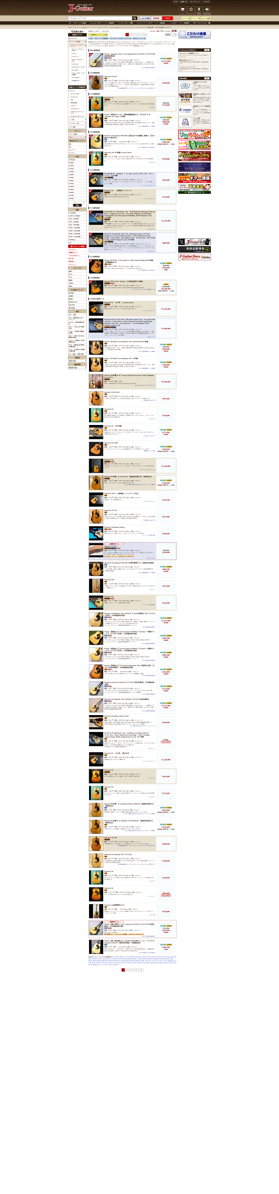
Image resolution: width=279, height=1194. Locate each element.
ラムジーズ (152, 589)
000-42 (162, 959)
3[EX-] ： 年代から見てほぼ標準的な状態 (76, 336)
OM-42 (127, 961)
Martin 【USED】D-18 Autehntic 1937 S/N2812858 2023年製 (126, 341)
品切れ (70, 286)
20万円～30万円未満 (74, 230)
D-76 (160, 957)
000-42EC (167, 959)
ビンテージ (72, 150)
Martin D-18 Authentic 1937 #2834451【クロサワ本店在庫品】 (127, 699)
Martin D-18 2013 (110, 76)
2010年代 (71, 195)
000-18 (140, 959)
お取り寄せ (72, 305)
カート (183, 13)
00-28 (127, 959)
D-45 (127, 44)
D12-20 (165, 957)
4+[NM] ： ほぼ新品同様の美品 (76, 323)
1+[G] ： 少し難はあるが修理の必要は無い (77, 350)
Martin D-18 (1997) (111, 443)
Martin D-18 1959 (110, 837)
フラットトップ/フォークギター (77, 49)
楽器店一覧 (184, 1)
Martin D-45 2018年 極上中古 (116, 753)
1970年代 (71, 183)
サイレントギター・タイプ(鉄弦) (78, 73)
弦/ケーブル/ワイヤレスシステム (202, 23)
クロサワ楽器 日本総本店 (148, 67)
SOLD (70, 277)
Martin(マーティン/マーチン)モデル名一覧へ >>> (107, 964)
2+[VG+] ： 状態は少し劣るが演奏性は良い (77, 341)
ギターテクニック (195, 1)
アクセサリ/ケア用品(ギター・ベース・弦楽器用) (230, 23)
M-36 (106, 961)
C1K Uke (104, 963)
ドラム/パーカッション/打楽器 (257, 23)
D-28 (93, 44)
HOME (176, 1)
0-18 (100, 959)
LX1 (163, 961)
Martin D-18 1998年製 (113, 426)
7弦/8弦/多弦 (73, 102)
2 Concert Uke (116, 963)
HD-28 (174, 957)
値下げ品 (71, 258)
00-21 (118, 959)
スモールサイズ (74, 108)
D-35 (137, 957)
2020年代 (71, 198)
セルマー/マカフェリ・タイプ (77, 60)
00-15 (106, 959)
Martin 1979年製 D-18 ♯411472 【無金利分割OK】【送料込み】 (128, 476)
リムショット (151, 778)
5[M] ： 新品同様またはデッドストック (76, 318)
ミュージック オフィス (149, 185)
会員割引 (71, 296)
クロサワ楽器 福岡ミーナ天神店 (146, 126)
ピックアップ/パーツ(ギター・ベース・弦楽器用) (151, 23)
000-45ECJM (101, 961)
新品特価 (71, 261)
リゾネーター (75, 64)
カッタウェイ (74, 97)
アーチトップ (75, 56)
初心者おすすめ (73, 302)
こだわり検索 (145, 18)
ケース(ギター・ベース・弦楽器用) (179, 23)
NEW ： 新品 (72, 314)
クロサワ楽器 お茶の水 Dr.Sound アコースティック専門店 (139, 484)
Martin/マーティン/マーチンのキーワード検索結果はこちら (127, 46)
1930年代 (71, 171)
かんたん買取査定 (199, 13)
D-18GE (120, 957)
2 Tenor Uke (124, 963)
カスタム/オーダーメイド (77, 116)
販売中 (70, 271)
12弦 (71, 99)
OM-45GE (138, 961)
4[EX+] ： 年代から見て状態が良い (76, 327)
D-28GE (132, 957)
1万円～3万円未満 (73, 218)
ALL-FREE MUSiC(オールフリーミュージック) (142, 726)
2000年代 (71, 192)
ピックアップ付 (74, 93)
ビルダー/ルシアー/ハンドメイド (77, 112)
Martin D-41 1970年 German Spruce (119, 302)
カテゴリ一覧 (186, 18)
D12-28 (170, 957)
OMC (143, 961)
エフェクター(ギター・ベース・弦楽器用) (102, 23)
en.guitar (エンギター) (149, 435)
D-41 (140, 957)
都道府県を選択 (73, 367)
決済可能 (71, 293)
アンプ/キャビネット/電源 (125, 23)
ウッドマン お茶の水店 (149, 535)
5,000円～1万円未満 (74, 216)
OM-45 (132, 961)
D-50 (157, 957)
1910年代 (71, 165)
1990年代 (71, 189)
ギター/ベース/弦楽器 (80, 23)
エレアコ (73, 53)
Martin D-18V (109, 580)
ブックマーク (191, 13)
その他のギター (75, 80)
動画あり (71, 299)
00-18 (114, 959)
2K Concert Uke (132, 963)
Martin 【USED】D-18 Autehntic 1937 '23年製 (121, 358)
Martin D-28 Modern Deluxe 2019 (116, 716)
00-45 (131, 959)
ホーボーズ (152, 107)
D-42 (144, 957)
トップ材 (71, 119)
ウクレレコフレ (151, 558)
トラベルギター (75, 77)
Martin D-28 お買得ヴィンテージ (117, 190)
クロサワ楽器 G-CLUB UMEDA (146, 952)
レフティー (73, 105)
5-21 (156, 961)
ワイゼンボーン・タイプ (78, 67)
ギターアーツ (151, 229)
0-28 (103, 959)
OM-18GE (117, 961)
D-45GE (152, 957)
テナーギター (75, 70)
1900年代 (71, 162)
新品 (70, 144)
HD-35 (91, 959)
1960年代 (71, 180)
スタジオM (152, 915)
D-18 (90, 38)
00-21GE (123, 959)
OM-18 (111, 961)
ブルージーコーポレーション (147, 469)
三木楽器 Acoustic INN (149, 400)
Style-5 (171, 963)
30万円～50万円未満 (74, 233)
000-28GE (150, 959)
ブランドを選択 (73, 134)
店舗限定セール (73, 252)
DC (150, 961)
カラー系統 (72, 127)
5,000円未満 (72, 213)
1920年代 (71, 168)
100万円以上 (72, 239)
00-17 (110, 959)
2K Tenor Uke (141, 963)
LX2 (166, 961)
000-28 (131, 44)
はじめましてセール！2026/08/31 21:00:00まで (119, 556)
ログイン (207, 13)
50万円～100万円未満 (74, 236)
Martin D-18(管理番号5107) (114, 905)
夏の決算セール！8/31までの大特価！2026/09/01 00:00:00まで (124, 934)
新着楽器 (156, 18)
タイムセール (72, 249)
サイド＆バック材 (74, 123)
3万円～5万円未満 (73, 222)
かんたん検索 (206, 18)
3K (89, 964)
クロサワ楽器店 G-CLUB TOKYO (146, 270)
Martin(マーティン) (138, 38)
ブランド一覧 (196, 18)
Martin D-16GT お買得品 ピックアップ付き (121, 493)
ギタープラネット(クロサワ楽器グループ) (144, 289)
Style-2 (162, 963)
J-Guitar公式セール (74, 255)
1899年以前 (72, 159)
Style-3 (166, 963)
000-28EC (156, 959)
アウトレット (72, 264)
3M (175, 963)
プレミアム (72, 152)
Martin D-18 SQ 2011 (112, 392)
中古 (70, 147)
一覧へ (207, 50)
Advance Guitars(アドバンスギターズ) (145, 385)
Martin (70, 137)
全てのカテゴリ (73, 38)
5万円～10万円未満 (74, 224)
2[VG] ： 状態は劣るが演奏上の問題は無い (77, 345)
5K (91, 964)
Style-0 (153, 963)
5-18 (153, 961)
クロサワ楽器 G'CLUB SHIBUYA (146, 147)
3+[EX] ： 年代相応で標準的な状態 (76, 332)
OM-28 (123, 961)
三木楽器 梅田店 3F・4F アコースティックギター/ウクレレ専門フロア (136, 88)
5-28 (159, 961)
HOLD (70, 274)
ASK (70, 242)
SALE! (167, 18)
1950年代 (71, 177)
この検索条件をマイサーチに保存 (98, 34)
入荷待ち (71, 283)
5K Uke (148, 963)
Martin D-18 (108, 98)
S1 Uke (110, 963)
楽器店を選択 (72, 361)
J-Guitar (81, 11)
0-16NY (95, 959)
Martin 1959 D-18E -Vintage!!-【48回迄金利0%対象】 (124, 281)
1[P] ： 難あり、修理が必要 (76, 354)
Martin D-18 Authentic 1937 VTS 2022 (118, 854)
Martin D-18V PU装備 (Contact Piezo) (118, 152)
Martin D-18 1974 (110, 510)
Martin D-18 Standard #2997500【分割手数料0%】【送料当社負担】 (129, 563)
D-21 (124, 957)
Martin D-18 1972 (110, 546)
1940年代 (71, 174)
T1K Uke (98, 963)
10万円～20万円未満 (74, 227)
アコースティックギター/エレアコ (99, 27)
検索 (77, 205)
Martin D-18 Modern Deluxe (114, 527)
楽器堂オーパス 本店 (149, 450)
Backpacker (171, 961)
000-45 (95, 961)
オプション (72, 90)
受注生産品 (72, 308)
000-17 (136, 959)
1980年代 (71, 186)
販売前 (70, 280)
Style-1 (157, 963)
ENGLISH (206, 1)
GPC (146, 961)
